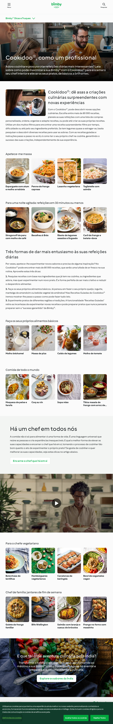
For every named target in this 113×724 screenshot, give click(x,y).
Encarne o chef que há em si (30, 461)
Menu (9, 7)
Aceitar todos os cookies (76, 718)
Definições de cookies (12, 718)
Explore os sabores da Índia (56, 678)
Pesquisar (104, 7)
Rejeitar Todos (99, 718)
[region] (56, 713)
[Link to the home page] (56, 5)
